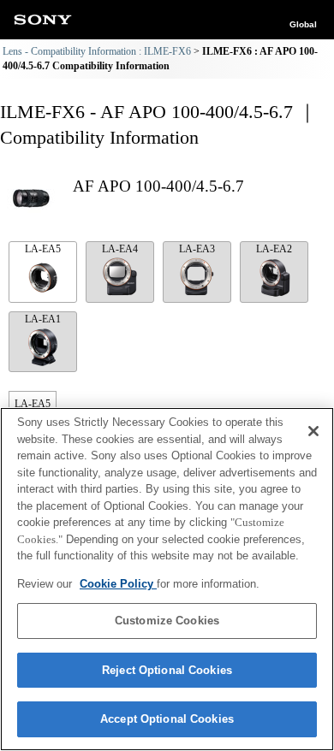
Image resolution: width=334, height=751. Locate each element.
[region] (167, 579)
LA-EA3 (197, 249)
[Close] (313, 431)
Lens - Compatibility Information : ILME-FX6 (97, 51)
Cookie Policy (118, 583)
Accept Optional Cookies (167, 719)
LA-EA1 (43, 319)
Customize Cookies (167, 620)
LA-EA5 (43, 249)
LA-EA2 (274, 249)
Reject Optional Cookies (167, 670)
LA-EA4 (120, 249)
